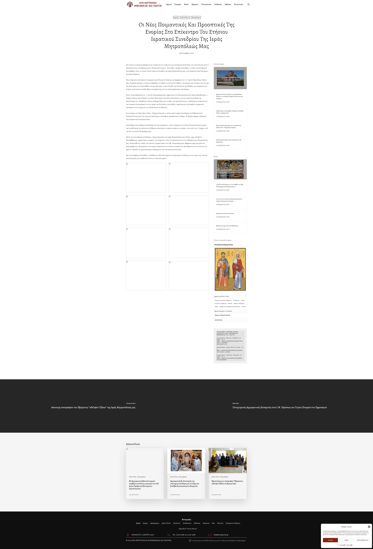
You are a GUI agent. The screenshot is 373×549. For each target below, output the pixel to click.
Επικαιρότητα (196, 17)
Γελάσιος (243, 306)
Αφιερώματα (154, 523)
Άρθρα (138, 523)
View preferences (362, 540)
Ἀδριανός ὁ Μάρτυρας (239, 303)
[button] (369, 527)
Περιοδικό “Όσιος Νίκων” (188, 529)
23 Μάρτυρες (236, 300)
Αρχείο (176, 17)
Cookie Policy (342, 545)
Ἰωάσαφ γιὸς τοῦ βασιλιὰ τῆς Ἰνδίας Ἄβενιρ (229, 306)
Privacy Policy (349, 545)
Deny (346, 540)
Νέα (213, 523)
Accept (330, 540)
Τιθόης (216, 306)
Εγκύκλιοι (176, 523)
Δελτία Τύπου (185, 17)
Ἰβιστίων (230, 303)
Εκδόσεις (197, 523)
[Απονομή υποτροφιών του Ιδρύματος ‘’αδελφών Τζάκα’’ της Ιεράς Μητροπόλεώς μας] (93, 406)
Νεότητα (220, 523)
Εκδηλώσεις (187, 523)
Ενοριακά (206, 523)
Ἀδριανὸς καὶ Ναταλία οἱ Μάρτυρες (223, 300)
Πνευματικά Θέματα (233, 523)
